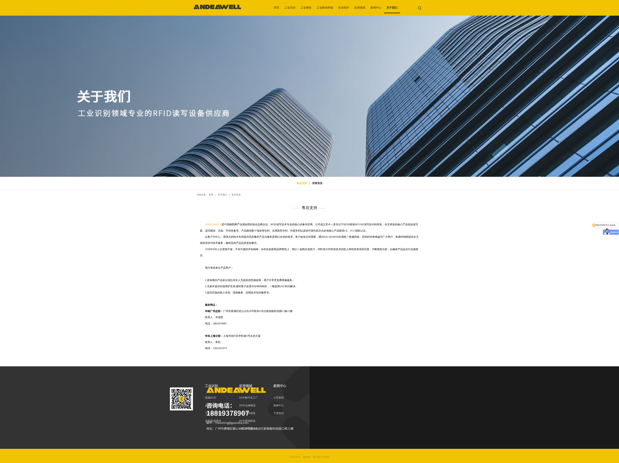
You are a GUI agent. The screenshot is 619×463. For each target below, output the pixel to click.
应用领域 (359, 7)
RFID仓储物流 (247, 405)
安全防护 (343, 7)
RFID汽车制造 (247, 413)
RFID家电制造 (247, 420)
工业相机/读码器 (214, 413)
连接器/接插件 (213, 420)
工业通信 (305, 7)
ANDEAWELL (213, 224)
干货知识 (278, 413)
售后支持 (302, 183)
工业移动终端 (325, 7)
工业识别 (289, 7)
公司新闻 (278, 397)
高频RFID (210, 397)
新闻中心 (375, 7)
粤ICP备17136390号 (321, 457)
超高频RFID (212, 405)
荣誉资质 (317, 183)
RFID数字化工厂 (248, 397)
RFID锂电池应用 (248, 428)
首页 (276, 7)
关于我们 (392, 7)
